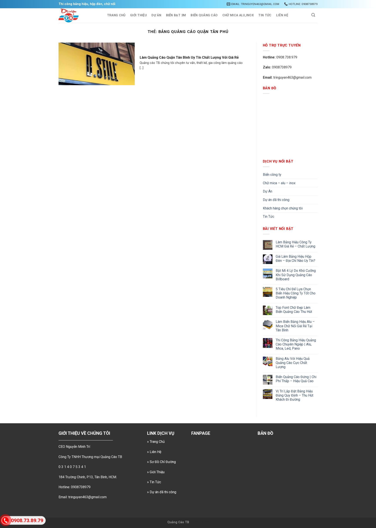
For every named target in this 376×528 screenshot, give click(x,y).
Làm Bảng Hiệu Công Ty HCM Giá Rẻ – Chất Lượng (295, 244)
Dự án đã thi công (276, 200)
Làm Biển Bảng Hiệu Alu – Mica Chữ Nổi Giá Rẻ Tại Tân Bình (295, 326)
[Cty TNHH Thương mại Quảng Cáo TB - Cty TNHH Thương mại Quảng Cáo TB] (78, 15)
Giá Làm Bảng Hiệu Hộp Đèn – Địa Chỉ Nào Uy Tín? (295, 258)
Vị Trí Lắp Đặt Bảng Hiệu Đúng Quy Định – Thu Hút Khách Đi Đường (294, 395)
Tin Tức (264, 15)
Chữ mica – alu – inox (279, 183)
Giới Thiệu (138, 15)
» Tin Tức (154, 482)
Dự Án (156, 15)
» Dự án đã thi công (161, 492)
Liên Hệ (282, 15)
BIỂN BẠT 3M (176, 15)
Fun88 (204, 522)
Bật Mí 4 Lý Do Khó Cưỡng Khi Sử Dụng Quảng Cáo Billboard (296, 275)
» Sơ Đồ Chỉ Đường (161, 462)
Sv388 (194, 522)
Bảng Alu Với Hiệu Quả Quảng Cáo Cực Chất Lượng (293, 363)
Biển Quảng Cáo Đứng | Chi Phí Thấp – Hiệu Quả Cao (296, 379)
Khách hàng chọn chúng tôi (283, 208)
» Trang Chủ (156, 442)
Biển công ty (272, 175)
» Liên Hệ (154, 452)
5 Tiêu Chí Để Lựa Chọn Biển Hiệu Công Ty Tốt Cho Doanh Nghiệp (296, 293)
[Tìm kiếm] (313, 15)
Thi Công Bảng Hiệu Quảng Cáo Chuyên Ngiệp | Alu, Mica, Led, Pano (296, 344)
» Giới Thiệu (155, 472)
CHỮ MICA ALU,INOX (238, 15)
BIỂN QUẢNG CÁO (204, 15)
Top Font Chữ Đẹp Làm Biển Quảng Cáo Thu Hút (294, 310)
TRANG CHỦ (116, 15)
